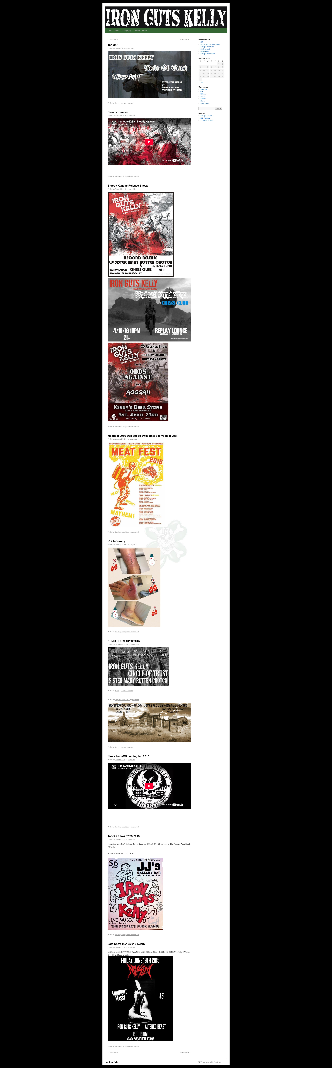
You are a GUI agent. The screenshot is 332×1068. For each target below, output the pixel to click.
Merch (202, 96)
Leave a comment (127, 103)
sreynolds (130, 48)
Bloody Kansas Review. (207, 53)
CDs (201, 91)
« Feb (201, 82)
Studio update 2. (205, 49)
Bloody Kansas (118, 112)
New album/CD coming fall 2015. (129, 756)
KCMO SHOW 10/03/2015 (124, 641)
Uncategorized (120, 176)
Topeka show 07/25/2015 (124, 836)
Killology (203, 94)
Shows (117, 103)
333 (201, 42)
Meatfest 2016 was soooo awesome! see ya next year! (143, 436)
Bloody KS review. (206, 116)
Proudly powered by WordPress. (211, 1062)
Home (110, 30)
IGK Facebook (205, 118)
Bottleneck (203, 89)
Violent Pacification (206, 120)
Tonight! (113, 45)
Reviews (203, 98)
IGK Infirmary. (117, 541)
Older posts (113, 39)
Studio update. (204, 51)
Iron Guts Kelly (111, 1062)
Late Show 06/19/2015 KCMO (126, 944)
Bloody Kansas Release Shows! (128, 185)
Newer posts (185, 39)
